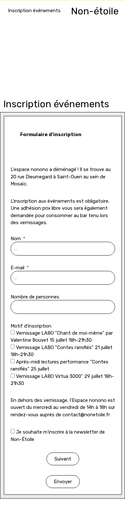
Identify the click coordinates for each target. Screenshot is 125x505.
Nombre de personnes (35, 297)
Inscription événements (34, 10)
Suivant (62, 459)
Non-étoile (95, 11)
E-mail (18, 268)
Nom (16, 238)
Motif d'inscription (31, 326)
